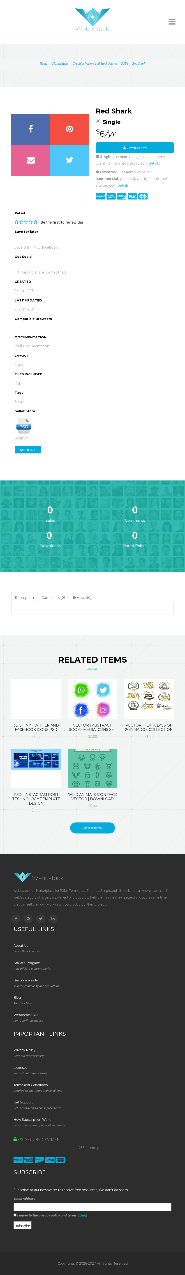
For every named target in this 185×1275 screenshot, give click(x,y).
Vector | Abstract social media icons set (92, 727)
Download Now (136, 148)
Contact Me (27, 450)
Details (154, 163)
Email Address (24, 1198)
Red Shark (138, 63)
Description (24, 597)
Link (82, 1215)
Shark (19, 401)
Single (112, 122)
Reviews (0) (82, 597)
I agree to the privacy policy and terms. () (51, 1215)
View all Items (92, 828)
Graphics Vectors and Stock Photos (95, 63)
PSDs (124, 63)
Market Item (60, 63)
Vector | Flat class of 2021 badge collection (149, 727)
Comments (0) (53, 597)
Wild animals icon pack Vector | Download (92, 797)
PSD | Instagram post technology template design (36, 799)
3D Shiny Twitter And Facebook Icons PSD (36, 727)
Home (43, 63)
